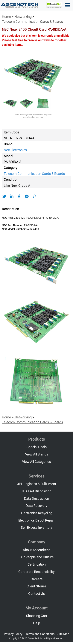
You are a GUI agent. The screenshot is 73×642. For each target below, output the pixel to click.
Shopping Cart (36, 616)
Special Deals (37, 447)
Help (36, 623)
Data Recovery (36, 506)
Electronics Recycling (36, 513)
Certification (37, 564)
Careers (36, 579)
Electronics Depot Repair (36, 520)
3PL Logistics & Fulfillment (36, 484)
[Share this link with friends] (4, 196)
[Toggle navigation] (67, 5)
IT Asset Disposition (36, 491)
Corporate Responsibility (36, 572)
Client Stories (36, 586)
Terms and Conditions (39, 634)
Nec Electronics (15, 150)
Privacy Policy (13, 634)
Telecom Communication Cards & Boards (32, 22)
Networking (23, 17)
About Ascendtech (36, 550)
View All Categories (36, 462)
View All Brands (36, 454)
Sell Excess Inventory (36, 527)
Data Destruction (36, 498)
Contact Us (36, 594)
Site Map (63, 634)
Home (6, 17)
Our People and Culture (36, 557)
